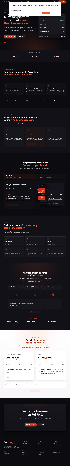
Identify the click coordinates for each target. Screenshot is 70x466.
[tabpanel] (35, 194)
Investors (54, 450)
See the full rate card (35, 390)
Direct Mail (24, 450)
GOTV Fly (39, 454)
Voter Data (24, 448)
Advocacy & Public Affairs (57, 445)
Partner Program (41, 448)
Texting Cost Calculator (42, 447)
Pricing (39, 445)
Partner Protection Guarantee (43, 450)
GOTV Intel (24, 445)
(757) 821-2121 (39, 322)
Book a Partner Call (56, 452)
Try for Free (24, 454)
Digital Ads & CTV (25, 452)
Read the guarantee (31, 143)
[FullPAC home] (7, 1)
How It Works (40, 443)
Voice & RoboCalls (25, 447)
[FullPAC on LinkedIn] (5, 457)
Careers (54, 448)
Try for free (20, 36)
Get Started (62, 1)
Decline (54, 12)
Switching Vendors (41, 452)
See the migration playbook (35, 311)
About (54, 447)
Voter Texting (24, 443)
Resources (55, 443)
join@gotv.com (6, 453)
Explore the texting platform (12, 204)
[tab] (19, 176)
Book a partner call (10, 36)
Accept (46, 12)
